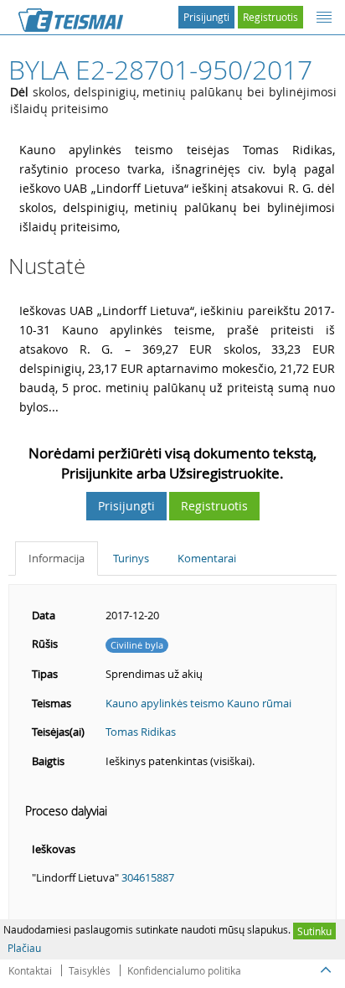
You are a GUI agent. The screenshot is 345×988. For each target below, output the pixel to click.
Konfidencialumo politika (184, 970)
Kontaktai (30, 970)
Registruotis (270, 16)
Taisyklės (90, 970)
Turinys (131, 558)
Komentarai (207, 558)
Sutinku (314, 931)
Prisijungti (206, 16)
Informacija (56, 558)
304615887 (147, 877)
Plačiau (24, 947)
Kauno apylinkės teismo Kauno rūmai (198, 703)
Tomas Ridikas (141, 731)
